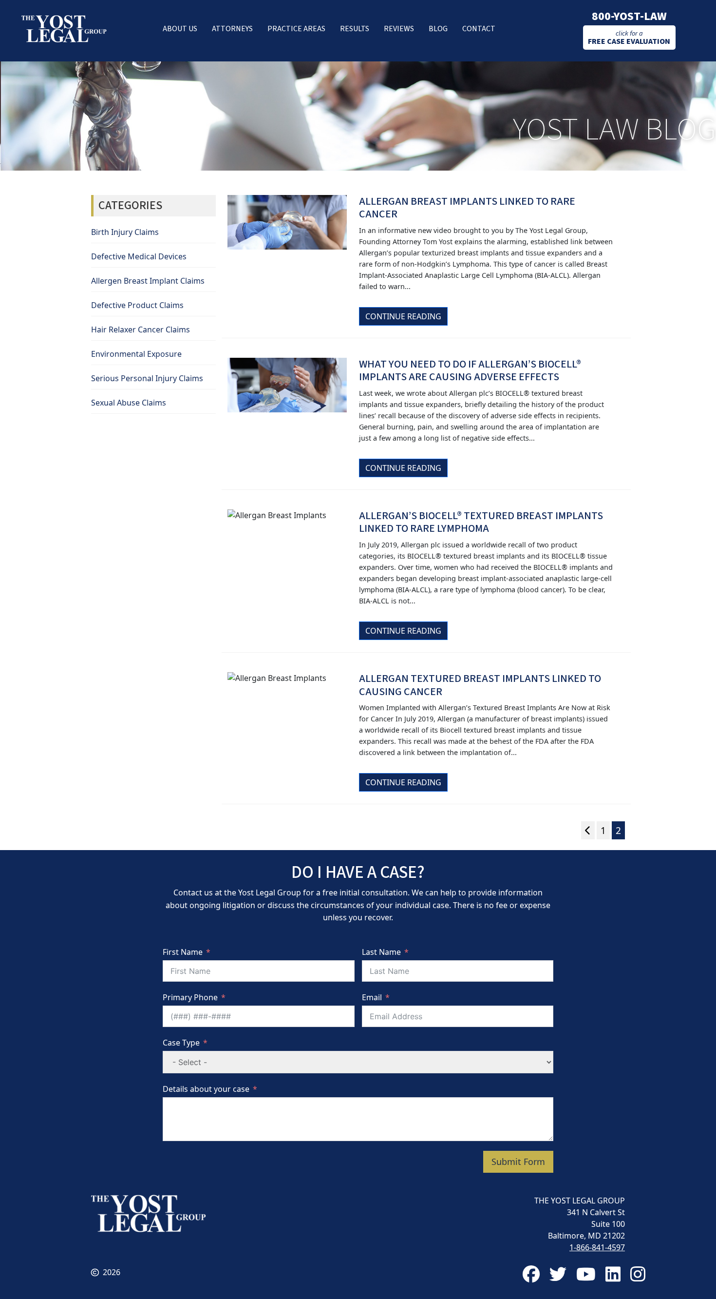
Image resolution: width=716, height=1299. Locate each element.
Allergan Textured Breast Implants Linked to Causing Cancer (480, 685)
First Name (183, 952)
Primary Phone (190, 997)
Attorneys (232, 28)
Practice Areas (296, 28)
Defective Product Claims (137, 305)
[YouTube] (586, 1274)
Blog (438, 28)
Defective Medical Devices (139, 256)
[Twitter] (557, 1274)
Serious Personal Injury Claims (147, 378)
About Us (180, 28)
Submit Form (518, 1161)
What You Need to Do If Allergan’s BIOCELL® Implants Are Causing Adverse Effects (470, 370)
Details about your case (206, 1089)
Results (354, 28)
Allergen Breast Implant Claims (148, 280)
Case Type (181, 1042)
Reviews (399, 28)
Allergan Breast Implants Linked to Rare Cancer (467, 208)
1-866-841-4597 (597, 1247)
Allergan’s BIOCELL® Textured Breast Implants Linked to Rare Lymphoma (481, 522)
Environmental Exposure (136, 354)
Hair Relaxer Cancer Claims (140, 329)
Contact (478, 28)
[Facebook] (531, 1274)
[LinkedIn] (613, 1274)
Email (372, 997)
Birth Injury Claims (125, 232)
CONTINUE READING (403, 316)
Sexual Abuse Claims (128, 402)
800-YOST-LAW (629, 16)
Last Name (381, 952)
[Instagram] (637, 1274)
